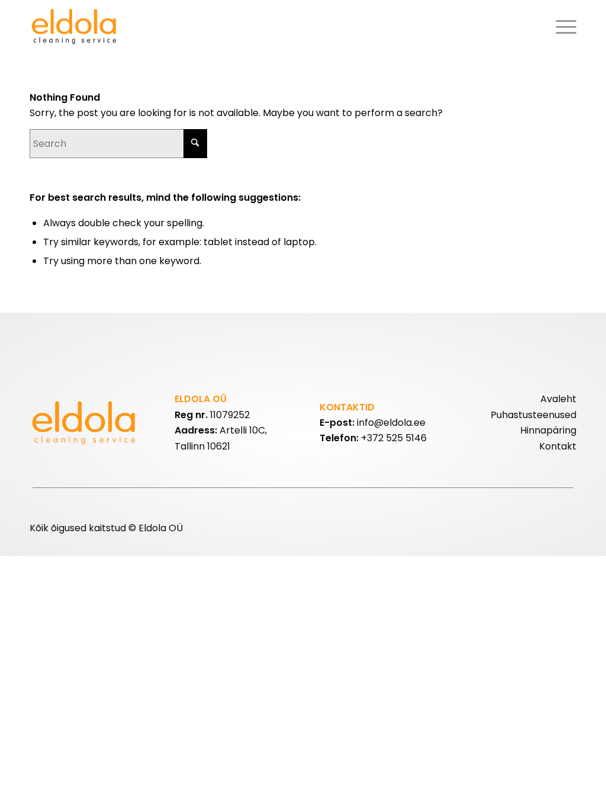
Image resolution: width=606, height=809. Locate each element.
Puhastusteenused (533, 415)
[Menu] (562, 26)
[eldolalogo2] (75, 26)
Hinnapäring (548, 430)
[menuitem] (562, 26)
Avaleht (558, 399)
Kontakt (557, 446)
